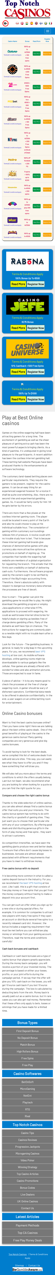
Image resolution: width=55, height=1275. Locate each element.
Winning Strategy (27, 1167)
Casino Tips (27, 1133)
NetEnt (27, 1095)
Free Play (27, 1065)
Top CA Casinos (27, 1232)
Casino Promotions (27, 1180)
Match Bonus (27, 1044)
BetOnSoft (28, 1082)
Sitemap (19, 1265)
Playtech (28, 1102)
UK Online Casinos (27, 1201)
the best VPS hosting (30, 882)
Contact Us (27, 1208)
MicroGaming (27, 1088)
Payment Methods (27, 1225)
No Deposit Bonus (27, 1037)
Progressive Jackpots (27, 1146)
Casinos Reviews (27, 1139)
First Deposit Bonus (27, 1031)
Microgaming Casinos (27, 1153)
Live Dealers (28, 1194)
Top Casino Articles (27, 1174)
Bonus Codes (27, 1187)
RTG (27, 1109)
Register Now (47, 53)
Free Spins (27, 1058)
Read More (36, 53)
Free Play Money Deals (27, 1240)
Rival (27, 1116)
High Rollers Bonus (27, 1051)
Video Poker (27, 1160)
